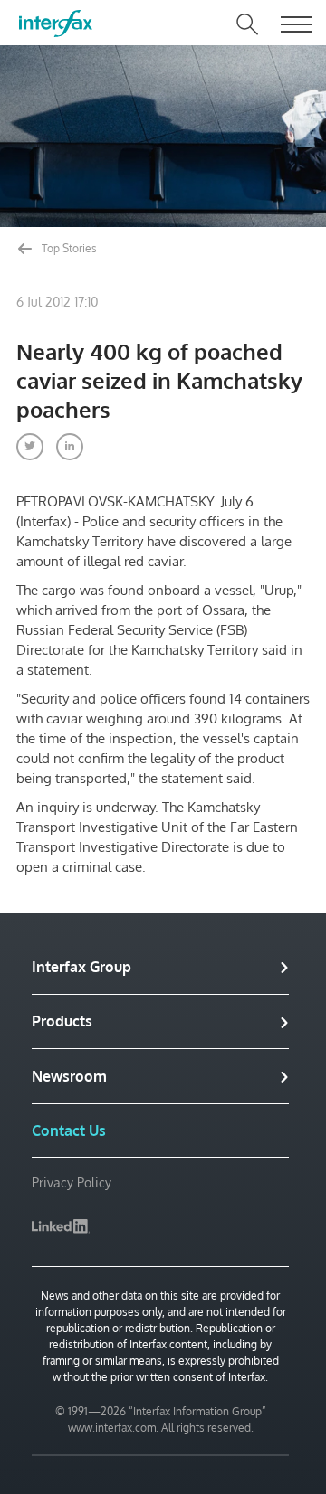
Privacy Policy (71, 1182)
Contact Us (69, 1130)
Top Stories (68, 248)
